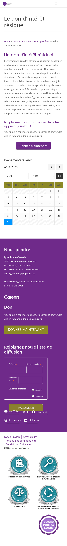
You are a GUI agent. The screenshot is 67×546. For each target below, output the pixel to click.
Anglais (39, 390)
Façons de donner (22, 41)
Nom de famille (33, 364)
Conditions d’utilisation (19, 444)
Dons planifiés (41, 41)
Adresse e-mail (13, 380)
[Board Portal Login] (48, 541)
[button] (62, 3)
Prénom (13, 364)
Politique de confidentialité (21, 440)
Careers (11, 297)
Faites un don (12, 437)
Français (39, 396)
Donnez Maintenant (26, 329)
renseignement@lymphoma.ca (19, 273)
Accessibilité (30, 437)
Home (7, 41)
